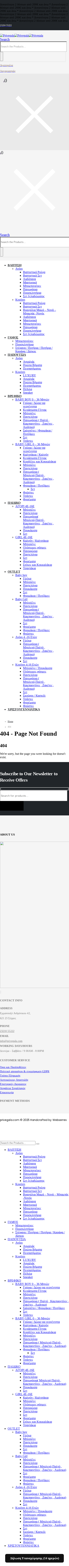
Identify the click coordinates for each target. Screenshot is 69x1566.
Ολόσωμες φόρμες (34, 547)
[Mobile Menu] (2, 231)
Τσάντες (28, 440)
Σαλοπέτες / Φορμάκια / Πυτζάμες (44, 1308)
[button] (5, 39)
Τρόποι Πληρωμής (10, 1075)
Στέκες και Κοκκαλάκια (37, 564)
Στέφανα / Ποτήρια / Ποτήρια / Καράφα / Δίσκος (34, 349)
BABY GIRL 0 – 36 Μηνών (32, 444)
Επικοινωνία (7, 1092)
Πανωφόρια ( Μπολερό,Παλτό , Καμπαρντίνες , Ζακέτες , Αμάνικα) (38, 477)
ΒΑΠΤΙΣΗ (14, 265)
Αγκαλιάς (28, 361)
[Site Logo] (21, 35)
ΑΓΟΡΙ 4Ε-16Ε (24, 506)
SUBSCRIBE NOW (11, 806)
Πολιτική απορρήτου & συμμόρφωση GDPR (24, 1071)
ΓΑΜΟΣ (13, 337)
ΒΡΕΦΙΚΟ (14, 396)
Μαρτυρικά (30, 282)
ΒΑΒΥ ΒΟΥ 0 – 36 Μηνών (32, 399)
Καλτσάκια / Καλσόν (35, 454)
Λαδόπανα (29, 279)
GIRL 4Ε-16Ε (24, 537)
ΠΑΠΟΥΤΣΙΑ (17, 354)
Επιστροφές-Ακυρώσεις (13, 1084)
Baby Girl (21, 599)
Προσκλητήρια (32, 292)
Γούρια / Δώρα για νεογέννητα (34, 404)
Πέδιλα (27, 389)
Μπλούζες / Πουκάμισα (37, 668)
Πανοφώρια (30, 551)
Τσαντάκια (29, 568)
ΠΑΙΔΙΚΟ (14, 502)
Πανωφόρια (30, 289)
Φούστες (28, 492)
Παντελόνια (30, 416)
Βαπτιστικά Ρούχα (34, 272)
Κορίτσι (20, 299)
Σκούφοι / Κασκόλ (34, 695)
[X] (0, 992)
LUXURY (29, 375)
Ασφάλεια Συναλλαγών (12, 1088)
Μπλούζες (29, 413)
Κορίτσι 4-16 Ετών (27, 664)
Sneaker (28, 392)
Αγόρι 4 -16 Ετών (26, 637)
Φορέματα (29, 499)
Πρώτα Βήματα (32, 365)
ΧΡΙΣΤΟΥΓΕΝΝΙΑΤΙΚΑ (24, 709)
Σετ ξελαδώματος (33, 296)
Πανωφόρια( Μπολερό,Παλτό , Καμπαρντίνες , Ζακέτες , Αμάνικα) (38, 522)
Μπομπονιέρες (32, 285)
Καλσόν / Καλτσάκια (35, 540)
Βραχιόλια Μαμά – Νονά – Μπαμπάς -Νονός (39, 311)
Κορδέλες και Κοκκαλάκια (39, 461)
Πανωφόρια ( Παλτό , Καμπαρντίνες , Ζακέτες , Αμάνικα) (38, 424)
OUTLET (14, 571)
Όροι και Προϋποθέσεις (13, 1067)
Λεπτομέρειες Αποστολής (14, 1079)
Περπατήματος (32, 368)
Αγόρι (19, 268)
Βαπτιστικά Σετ (32, 275)
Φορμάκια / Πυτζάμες (36, 485)
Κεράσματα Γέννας (35, 409)
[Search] (1, 56)
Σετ (25, 437)
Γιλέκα (27, 578)
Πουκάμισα (30, 530)
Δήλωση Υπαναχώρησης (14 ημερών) (34, 1558)
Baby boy (21, 575)
